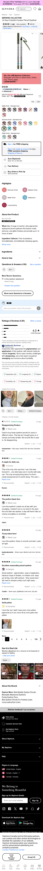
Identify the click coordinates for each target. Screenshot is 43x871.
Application (26, 26)
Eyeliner (17, 15)
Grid (32, 102)
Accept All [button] (31, 857)
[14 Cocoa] (14, 128)
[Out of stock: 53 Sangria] (25, 109)
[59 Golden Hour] (19, 123)
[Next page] (40, 639)
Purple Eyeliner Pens (10, 697)
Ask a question (21, 24)
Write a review (35, 321)
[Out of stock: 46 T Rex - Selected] (4, 128)
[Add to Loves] (40, 96)
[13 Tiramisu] (4, 109)
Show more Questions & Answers (17, 293)
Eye (10, 15)
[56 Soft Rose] (4, 115)
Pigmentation (7, 28)
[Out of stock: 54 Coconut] (30, 109)
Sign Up (35, 800)
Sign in (10, 149)
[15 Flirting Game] (9, 123)
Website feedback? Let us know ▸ (21, 709)
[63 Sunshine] (35, 123)
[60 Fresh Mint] (4, 137)
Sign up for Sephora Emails (13, 795)
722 (36, 639)
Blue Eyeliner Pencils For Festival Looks (17, 699)
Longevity (34, 26)
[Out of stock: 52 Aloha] (19, 109)
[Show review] (9, 399)
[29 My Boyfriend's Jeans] (14, 123)
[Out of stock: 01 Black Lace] (14, 109)
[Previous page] (2, 639)
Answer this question (12, 285)
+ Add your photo (8, 656)
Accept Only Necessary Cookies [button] (11, 857)
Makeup (4, 15)
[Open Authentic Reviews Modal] (23, 346)
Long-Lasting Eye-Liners (11, 702)
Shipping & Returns (15, 153)
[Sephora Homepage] (8, 9)
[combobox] (24, 9)
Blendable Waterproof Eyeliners (14, 694)
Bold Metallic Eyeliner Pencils (25, 692)
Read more (6, 479)
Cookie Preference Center (13, 850)
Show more (6, 244)
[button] (19, 847)
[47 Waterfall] (30, 123)
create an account (22, 149)
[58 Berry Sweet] (25, 123)
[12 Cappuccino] (9, 137)
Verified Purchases (35, 411)
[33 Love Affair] (4, 123)
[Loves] (34, 9)
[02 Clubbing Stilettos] (14, 137)
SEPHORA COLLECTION (12, 18)
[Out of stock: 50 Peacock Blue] (9, 128)
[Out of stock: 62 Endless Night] (35, 109)
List (38, 102)
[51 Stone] (9, 109)
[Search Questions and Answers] (4, 269)
